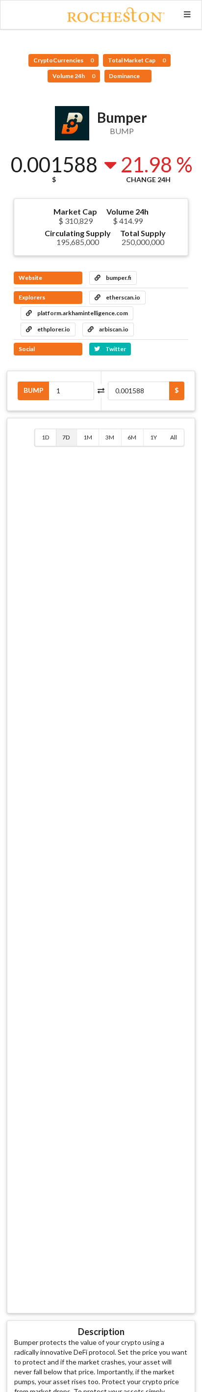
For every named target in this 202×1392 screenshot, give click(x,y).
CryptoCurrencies (63, 60)
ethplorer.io (53, 329)
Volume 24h (73, 76)
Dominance (125, 76)
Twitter (115, 349)
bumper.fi (118, 277)
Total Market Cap (137, 60)
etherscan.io (122, 297)
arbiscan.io (113, 329)
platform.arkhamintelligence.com (82, 313)
